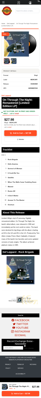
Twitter (22, 324)
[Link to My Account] (30, 3)
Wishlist (21, 139)
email (17, 113)
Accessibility (20, 374)
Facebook (22, 320)
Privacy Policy (8, 366)
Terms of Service (20, 366)
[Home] (7, 11)
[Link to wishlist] (18, 3)
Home (3, 23)
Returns (33, 364)
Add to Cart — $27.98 (22, 133)
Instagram (22, 331)
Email (21, 335)
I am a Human (29, 348)
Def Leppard (10, 23)
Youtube (22, 327)
